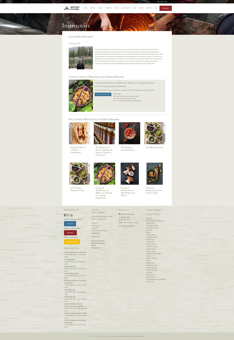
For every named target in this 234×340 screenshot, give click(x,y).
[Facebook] (65, 215)
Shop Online (72, 242)
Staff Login (141, 336)
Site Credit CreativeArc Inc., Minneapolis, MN (126, 336)
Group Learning (151, 235)
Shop (134, 8)
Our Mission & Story (97, 240)
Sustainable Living (152, 265)
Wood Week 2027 (70, 296)
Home (85, 8)
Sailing (148, 256)
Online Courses (151, 249)
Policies (93, 245)
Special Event (150, 263)
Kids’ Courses (150, 239)
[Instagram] (68, 215)
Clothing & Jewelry (152, 225)
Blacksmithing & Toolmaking (155, 221)
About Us (149, 8)
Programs (108, 8)
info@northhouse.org (127, 214)
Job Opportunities (127, 225)
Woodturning (150, 277)
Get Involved (126, 8)
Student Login (163, 1)
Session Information (103, 94)
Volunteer (149, 272)
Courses (92, 8)
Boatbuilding (150, 223)
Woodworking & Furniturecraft (156, 279)
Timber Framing (151, 267)
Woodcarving (150, 274)
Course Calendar (153, 209)
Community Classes (152, 228)
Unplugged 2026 (69, 259)
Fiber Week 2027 (69, 289)
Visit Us (141, 8)
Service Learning (151, 258)
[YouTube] (71, 215)
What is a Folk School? (98, 243)
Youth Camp (150, 281)
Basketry (149, 218)
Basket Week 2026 (70, 266)
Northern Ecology (151, 246)
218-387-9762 (125, 219)
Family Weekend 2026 (71, 273)
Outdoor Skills (150, 251)
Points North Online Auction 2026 (75, 252)
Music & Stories (151, 244)
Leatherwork (150, 242)
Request (70, 233)
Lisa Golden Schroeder (109, 86)
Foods (148, 232)
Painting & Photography (153, 253)
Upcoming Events (71, 247)
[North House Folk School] (71, 8)
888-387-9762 (125, 217)
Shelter (148, 260)
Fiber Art (149, 230)
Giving (117, 8)
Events (100, 8)
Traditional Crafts (151, 270)
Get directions (95, 233)
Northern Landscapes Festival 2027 (75, 313)
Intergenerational (151, 237)
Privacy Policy (95, 247)
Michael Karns (121, 86)
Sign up (70, 224)
